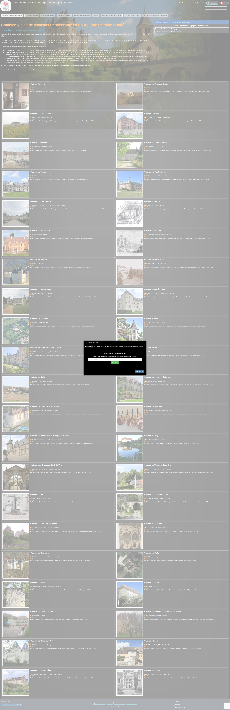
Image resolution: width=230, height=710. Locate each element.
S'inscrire (115, 362)
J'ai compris (139, 371)
